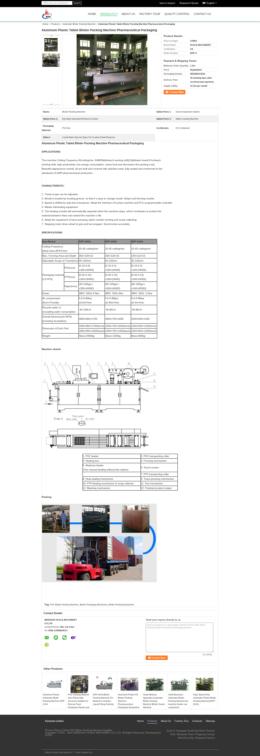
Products (107, 14)
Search (77, 3)
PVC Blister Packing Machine (64, 604)
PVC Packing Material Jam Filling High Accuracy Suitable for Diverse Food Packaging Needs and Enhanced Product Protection (78, 704)
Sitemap (210, 720)
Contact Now (170, 92)
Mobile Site (50, 744)
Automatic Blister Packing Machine (79, 24)
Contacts (197, 720)
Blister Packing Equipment (121, 604)
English (210, 3)
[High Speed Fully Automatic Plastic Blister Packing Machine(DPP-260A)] (204, 684)
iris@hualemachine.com (201, 741)
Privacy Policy (52, 730)
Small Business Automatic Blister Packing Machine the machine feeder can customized (178, 701)
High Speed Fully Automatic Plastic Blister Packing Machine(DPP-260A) (204, 699)
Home (92, 14)
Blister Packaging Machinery (93, 604)
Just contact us (84, 752)
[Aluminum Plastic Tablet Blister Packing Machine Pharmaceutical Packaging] (51, 45)
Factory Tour (149, 14)
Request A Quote (189, 3)
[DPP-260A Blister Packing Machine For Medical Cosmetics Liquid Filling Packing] (104, 684)
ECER (48, 735)
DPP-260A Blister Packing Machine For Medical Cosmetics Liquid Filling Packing (103, 699)
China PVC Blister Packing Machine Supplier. (88, 730)
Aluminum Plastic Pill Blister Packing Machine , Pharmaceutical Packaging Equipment (128, 701)
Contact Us (202, 14)
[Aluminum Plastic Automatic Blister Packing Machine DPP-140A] (54, 684)
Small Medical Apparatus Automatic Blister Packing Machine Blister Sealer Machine (154, 701)
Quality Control (177, 14)
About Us (128, 14)
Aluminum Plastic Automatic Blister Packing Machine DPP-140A (54, 699)
